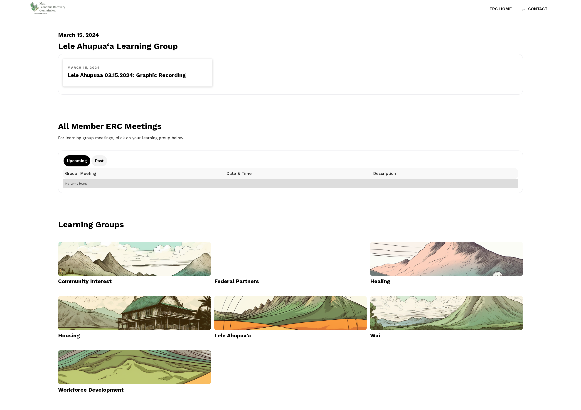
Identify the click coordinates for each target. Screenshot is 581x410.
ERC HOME (500, 8)
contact (537, 8)
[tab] (77, 160)
